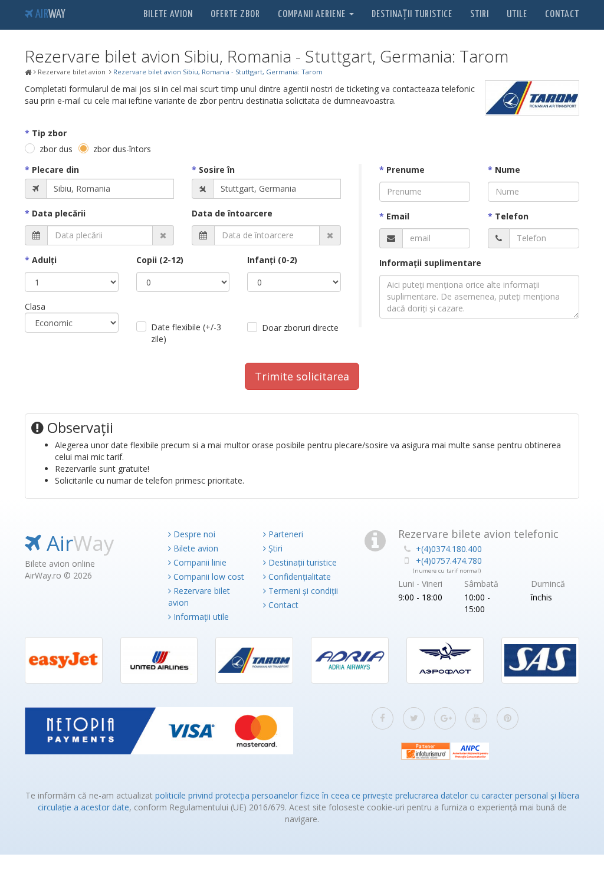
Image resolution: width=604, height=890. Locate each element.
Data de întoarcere (232, 213)
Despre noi (193, 534)
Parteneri (284, 534)
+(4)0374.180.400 (449, 548)
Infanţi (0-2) (272, 259)
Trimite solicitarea (302, 376)
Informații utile (200, 616)
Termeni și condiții (302, 590)
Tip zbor (49, 133)
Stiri (479, 14)
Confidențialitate (298, 576)
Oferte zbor (235, 14)
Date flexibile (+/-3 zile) (186, 332)
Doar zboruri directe (300, 327)
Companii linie (198, 562)
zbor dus (56, 149)
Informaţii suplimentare (430, 262)
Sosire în (217, 169)
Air (49, 14)
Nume (507, 169)
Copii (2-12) (159, 259)
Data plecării (59, 213)
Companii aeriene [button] (313, 14)
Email (397, 216)
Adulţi (44, 259)
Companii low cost (207, 576)
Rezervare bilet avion (199, 596)
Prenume (405, 169)
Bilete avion (168, 14)
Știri (274, 548)
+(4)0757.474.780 (449, 560)
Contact (562, 14)
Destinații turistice (412, 14)
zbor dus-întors (122, 149)
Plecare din (55, 169)
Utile (517, 14)
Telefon (511, 216)
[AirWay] (28, 72)
